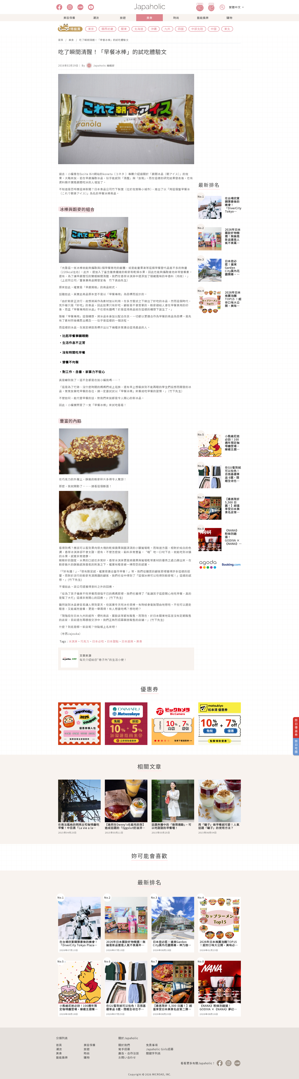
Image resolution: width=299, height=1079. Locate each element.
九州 (167, 29)
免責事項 (152, 1045)
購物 (229, 18)
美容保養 (69, 18)
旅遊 (123, 18)
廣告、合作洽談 (128, 1053)
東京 (91, 29)
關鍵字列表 (153, 1053)
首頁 (60, 40)
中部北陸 (197, 29)
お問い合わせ (127, 1057)
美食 (149, 18)
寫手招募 (124, 1049)
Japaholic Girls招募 (160, 1049)
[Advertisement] (221, 126)
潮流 (96, 18)
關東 (124, 29)
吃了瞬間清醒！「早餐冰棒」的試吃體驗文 (104, 40)
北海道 (138, 29)
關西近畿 (107, 29)
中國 (214, 29)
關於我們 (124, 1045)
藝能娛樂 (203, 18)
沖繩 (154, 29)
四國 (181, 29)
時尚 (176, 18)
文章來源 (85, 655)
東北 (227, 29)
